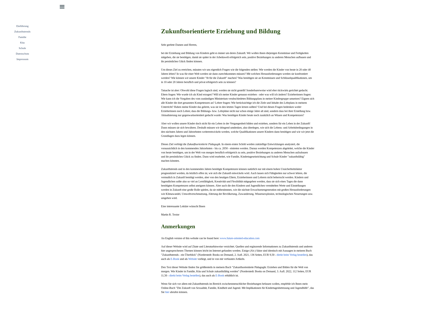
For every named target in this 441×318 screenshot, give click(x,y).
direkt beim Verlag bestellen (292, 254)
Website (192, 258)
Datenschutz (22, 53)
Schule (22, 48)
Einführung (22, 26)
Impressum (22, 59)
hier (167, 292)
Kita (22, 42)
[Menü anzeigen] (62, 6)
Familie (22, 37)
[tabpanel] (237, 160)
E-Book (175, 258)
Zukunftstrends (22, 31)
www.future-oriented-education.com (239, 238)
